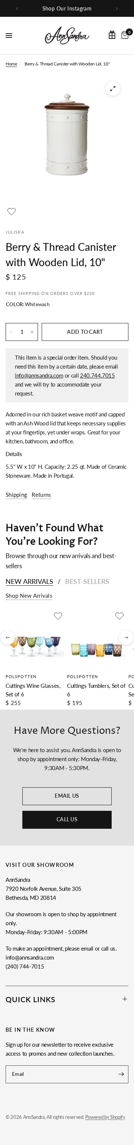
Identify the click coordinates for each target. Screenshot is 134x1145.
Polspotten (21, 676)
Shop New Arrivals (29, 595)
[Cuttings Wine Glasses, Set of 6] (35, 639)
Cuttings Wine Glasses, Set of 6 (33, 690)
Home (11, 64)
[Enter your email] (121, 1074)
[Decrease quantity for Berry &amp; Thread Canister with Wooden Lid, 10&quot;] (11, 332)
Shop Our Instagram (67, 8)
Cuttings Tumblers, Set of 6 (96, 690)
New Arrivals (29, 581)
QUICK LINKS (30, 999)
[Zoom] (113, 88)
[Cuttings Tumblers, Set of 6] (96, 639)
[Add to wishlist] (11, 212)
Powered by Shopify (105, 1117)
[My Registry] (112, 34)
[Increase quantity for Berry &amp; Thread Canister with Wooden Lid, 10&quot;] (32, 332)
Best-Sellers (87, 581)
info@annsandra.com (39, 375)
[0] (123, 35)
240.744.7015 (97, 375)
